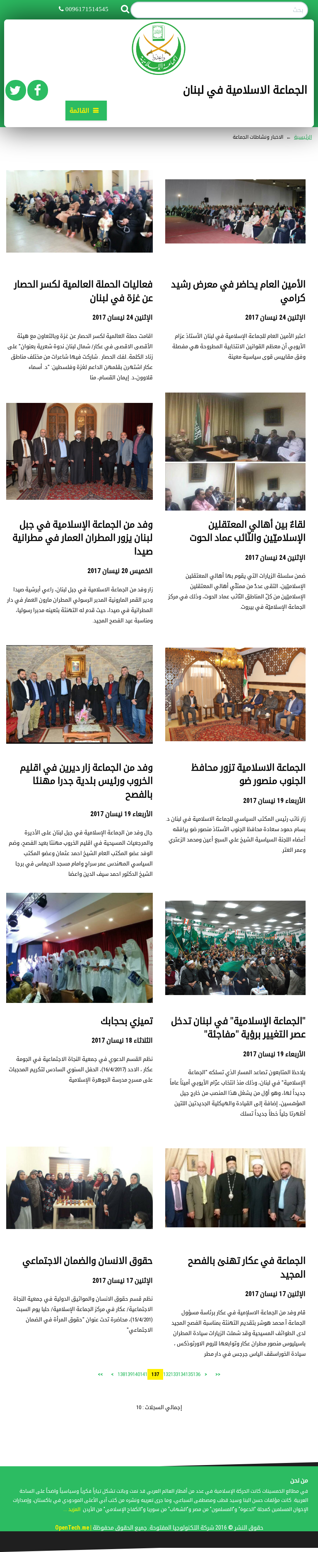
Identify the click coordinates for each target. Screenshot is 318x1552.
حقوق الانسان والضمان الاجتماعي (87, 1261)
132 (167, 1374)
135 (189, 1374)
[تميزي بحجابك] (79, 948)
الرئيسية (303, 137)
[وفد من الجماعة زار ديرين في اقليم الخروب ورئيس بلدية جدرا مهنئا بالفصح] (79, 695)
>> (100, 1374)
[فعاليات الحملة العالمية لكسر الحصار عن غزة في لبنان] (79, 211)
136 (196, 1374)
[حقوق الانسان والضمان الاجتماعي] (79, 1188)
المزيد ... (71, 1509)
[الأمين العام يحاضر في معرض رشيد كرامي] (235, 211)
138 (121, 1374)
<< (217, 1374)
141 (143, 1374)
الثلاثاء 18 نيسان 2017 (122, 1040)
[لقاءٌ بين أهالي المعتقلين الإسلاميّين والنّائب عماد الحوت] (235, 452)
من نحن (299, 1480)
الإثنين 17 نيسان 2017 (275, 1294)
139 (128, 1374)
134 (182, 1374)
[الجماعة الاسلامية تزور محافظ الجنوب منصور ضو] (235, 695)
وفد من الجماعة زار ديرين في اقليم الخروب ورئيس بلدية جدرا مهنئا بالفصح (86, 781)
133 (174, 1374)
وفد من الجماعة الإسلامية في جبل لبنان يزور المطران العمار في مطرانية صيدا (82, 538)
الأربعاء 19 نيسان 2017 (274, 801)
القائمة (79, 110)
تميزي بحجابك (127, 1021)
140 (136, 1374)
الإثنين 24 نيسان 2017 (275, 317)
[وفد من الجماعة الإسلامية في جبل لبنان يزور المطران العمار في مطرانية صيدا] (79, 452)
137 (155, 1374)
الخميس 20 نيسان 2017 (120, 571)
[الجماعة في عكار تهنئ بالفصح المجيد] (235, 1188)
